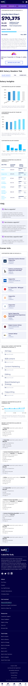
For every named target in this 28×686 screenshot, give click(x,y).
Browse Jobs (4, 628)
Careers (3, 585)
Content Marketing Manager (4, 192)
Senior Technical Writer (3, 198)
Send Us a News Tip (6, 608)
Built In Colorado (5, 645)
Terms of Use (14, 677)
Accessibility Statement (14, 670)
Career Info (23, 75)
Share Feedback (5, 619)
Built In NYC (4, 651)
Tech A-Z (3, 625)
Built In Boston (5, 639)
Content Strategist (3, 182)
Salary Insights (6, 75)
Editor (2, 169)
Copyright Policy (14, 672)
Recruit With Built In (6, 602)
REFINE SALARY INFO (14, 62)
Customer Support (6, 616)
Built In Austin (4, 636)
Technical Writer (3, 178)
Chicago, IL (12, 6)
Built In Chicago (5, 642)
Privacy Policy (14, 675)
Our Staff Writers (5, 588)
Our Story (3, 582)
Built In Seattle (5, 657)
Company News (5, 594)
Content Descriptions (6, 591)
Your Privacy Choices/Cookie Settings (14, 680)
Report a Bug (4, 622)
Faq (15, 75)
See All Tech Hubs (5, 660)
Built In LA (3, 648)
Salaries (4, 6)
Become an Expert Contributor (9, 605)
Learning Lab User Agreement (14, 667)
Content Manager (3, 187)
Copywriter (4, 174)
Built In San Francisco (6, 654)
